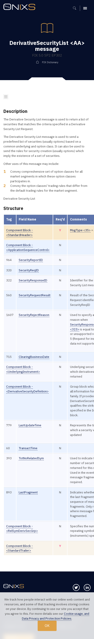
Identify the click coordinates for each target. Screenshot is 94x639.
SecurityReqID (29, 270)
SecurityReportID (31, 260)
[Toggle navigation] (5, 96)
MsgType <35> (80, 230)
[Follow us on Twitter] (76, 587)
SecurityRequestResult (34, 295)
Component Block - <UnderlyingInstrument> (23, 369)
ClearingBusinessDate (34, 357)
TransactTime (28, 448)
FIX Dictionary (50, 62)
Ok (47, 625)
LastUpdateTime (30, 425)
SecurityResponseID (33, 280)
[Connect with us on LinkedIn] (87, 587)
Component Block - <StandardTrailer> (19, 548)
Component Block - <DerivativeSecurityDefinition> (27, 388)
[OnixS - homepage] (20, 7)
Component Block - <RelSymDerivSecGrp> (22, 528)
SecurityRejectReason (34, 315)
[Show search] (76, 8)
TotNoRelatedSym (31, 458)
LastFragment (28, 492)
